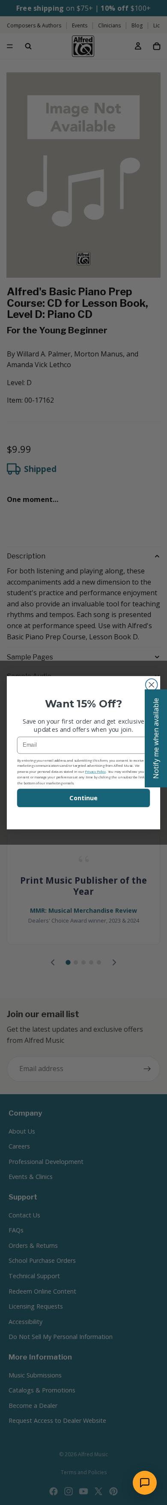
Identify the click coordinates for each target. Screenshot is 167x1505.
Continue (83, 798)
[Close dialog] (152, 685)
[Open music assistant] (145, 1483)
